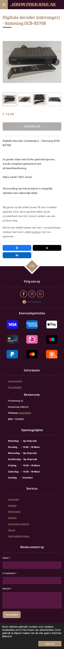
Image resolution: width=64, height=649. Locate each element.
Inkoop (11, 530)
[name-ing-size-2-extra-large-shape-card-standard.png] (52, 354)
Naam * (6, 558)
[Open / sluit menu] (4, 4)
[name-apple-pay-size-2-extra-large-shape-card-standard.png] (52, 324)
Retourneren (14, 511)
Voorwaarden (15, 381)
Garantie (12, 517)
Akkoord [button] (49, 643)
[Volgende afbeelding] (56, 62)
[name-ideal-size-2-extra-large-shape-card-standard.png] (32, 339)
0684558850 (24, 413)
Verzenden (13, 499)
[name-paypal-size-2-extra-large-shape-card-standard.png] (12, 354)
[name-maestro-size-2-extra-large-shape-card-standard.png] (52, 339)
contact (36, 232)
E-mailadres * (9, 573)
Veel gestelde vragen (19, 536)
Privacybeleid (15, 387)
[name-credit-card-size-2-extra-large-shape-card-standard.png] (12, 339)
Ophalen (12, 505)
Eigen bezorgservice (18, 524)
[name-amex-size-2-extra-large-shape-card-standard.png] (32, 324)
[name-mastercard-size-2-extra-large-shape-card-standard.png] (32, 354)
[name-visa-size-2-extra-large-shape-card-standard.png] (12, 324)
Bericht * (7, 588)
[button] (9, 99)
